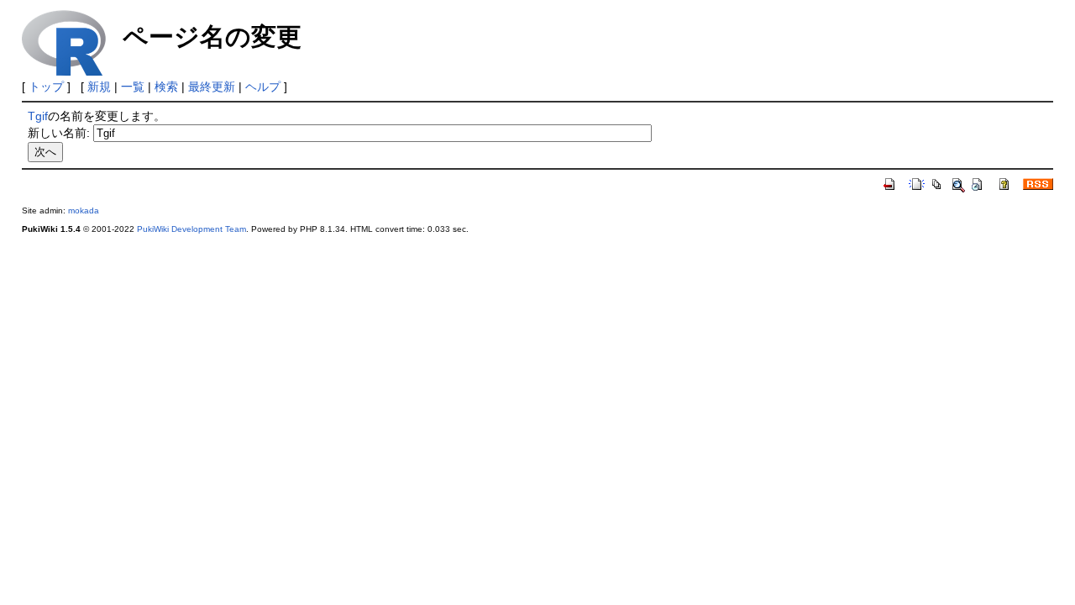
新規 (99, 86)
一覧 (132, 86)
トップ (46, 86)
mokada (83, 210)
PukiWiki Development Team (191, 229)
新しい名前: (59, 132)
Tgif (38, 116)
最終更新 (211, 86)
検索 (166, 86)
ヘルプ (263, 86)
